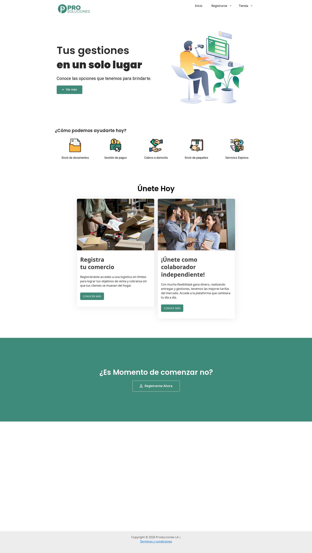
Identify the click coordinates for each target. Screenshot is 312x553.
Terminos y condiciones (156, 541)
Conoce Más (172, 308)
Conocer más (92, 296)
